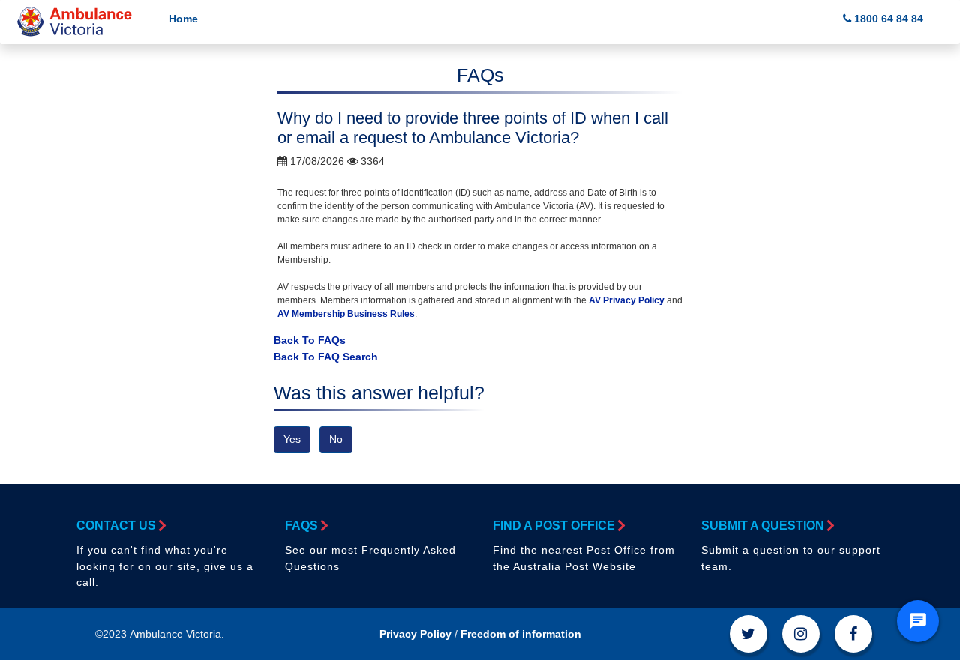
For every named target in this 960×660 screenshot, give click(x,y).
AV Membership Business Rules (346, 314)
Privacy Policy (416, 634)
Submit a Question (762, 525)
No (336, 439)
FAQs (301, 525)
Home (183, 19)
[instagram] (801, 634)
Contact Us (116, 525)
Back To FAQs (310, 340)
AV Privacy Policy (625, 300)
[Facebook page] (853, 634)
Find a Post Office (554, 525)
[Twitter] (748, 634)
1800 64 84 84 (887, 19)
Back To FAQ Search (326, 357)
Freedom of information (520, 634)
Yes (292, 439)
